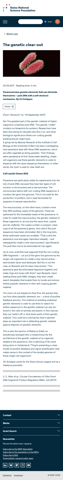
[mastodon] (17, 465)
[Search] (57, 21)
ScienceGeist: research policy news (18, 459)
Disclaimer (7, 475)
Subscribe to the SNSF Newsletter (18, 449)
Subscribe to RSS (10, 455)
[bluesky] (11, 465)
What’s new (12, 34)
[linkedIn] (5, 465)
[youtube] (28, 465)
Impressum (18, 475)
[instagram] (23, 465)
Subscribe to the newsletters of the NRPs (21, 452)
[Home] (19, 11)
